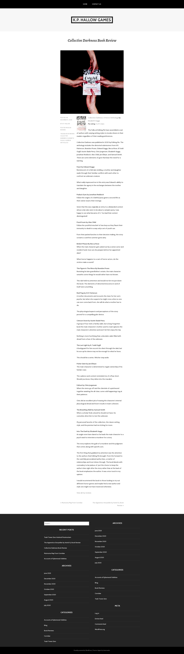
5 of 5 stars (100, 124)
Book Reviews (49, 631)
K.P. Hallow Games (92, 19)
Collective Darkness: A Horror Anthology (103, 118)
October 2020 (49, 589)
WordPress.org (100, 629)
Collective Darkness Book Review (55, 548)
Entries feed (99, 619)
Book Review (70, 133)
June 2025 (47, 573)
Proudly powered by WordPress (83, 650)
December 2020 (49, 579)
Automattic (106, 650)
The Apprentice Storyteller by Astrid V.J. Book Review (62, 542)
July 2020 (47, 605)
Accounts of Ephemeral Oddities (55, 559)
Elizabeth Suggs (94, 121)
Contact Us (96, 4)
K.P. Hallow (66, 123)
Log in (97, 613)
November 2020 (49, 584)
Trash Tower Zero (50, 641)
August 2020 (48, 600)
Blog (45, 625)
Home (85, 4)
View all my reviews (84, 493)
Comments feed (100, 624)
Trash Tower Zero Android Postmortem (57, 537)
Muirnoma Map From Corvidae (72, 503)
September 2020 (50, 595)
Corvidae (47, 636)
